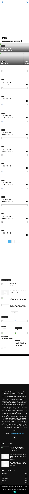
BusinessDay (17, 41)
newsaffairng (4, 50)
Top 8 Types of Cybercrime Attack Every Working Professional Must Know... (18, 456)
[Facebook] (14, 437)
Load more (14, 312)
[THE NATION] (14, 47)
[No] (27, 489)
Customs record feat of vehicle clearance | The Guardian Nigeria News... (18, 307)
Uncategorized (18, 327)
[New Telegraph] (21, 324)
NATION (3, 46)
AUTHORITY (4, 41)
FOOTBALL (17, 340)
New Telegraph (18, 329)
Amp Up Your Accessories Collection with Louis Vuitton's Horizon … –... (17, 449)
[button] (27, 2)
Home (2, 36)
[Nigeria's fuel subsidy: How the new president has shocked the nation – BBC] (5, 299)
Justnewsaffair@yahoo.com (17, 433)
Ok (15, 491)
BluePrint (11, 41)
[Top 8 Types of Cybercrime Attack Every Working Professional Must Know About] (5, 456)
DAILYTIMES (13, 283)
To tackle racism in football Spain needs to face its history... (20, 344)
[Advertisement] (14, 19)
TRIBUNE (3, 326)
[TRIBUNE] (7, 323)
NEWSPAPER (8, 36)
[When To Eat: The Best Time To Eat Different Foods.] (5, 292)
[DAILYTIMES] (5, 285)
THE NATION (6, 82)
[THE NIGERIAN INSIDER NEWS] (7, 334)
